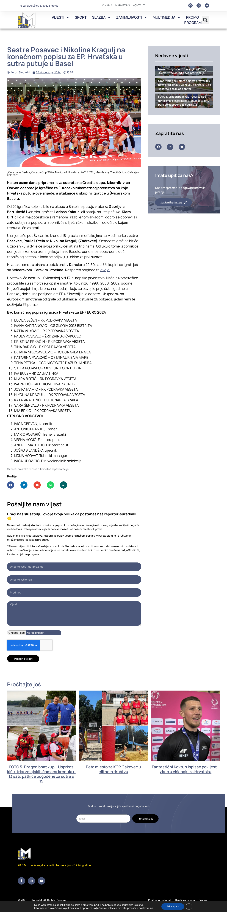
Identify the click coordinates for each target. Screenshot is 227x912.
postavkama (146, 908)
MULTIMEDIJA (164, 17)
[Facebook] (190, 5)
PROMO (192, 17)
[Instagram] (198, 5)
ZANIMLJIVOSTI (129, 17)
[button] (205, 20)
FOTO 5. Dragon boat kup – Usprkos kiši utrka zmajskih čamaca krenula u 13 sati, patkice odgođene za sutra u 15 (41, 774)
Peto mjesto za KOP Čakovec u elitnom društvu (113, 769)
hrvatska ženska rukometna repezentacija (43, 469)
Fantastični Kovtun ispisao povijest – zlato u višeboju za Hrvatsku (186, 769)
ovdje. (105, 270)
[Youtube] (207, 5)
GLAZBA (99, 17)
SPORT (81, 17)
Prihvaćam (173, 906)
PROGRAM (193, 22)
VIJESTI (58, 17)
